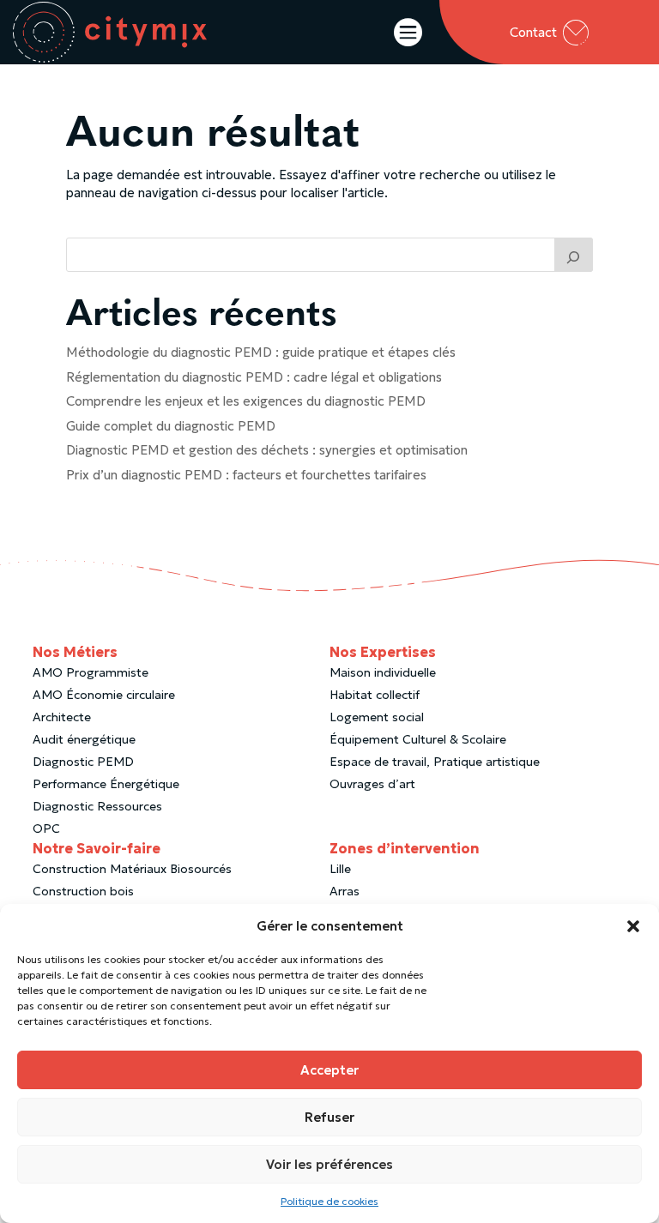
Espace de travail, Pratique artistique (435, 761)
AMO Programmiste (90, 672)
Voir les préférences (329, 1164)
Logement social (377, 717)
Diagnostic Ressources (97, 806)
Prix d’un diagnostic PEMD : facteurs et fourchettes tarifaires (246, 475)
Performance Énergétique (106, 784)
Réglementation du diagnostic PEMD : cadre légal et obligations (254, 377)
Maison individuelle (383, 672)
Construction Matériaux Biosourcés (132, 869)
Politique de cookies (329, 1201)
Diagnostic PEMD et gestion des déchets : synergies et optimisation (267, 450)
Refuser (329, 1117)
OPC (46, 828)
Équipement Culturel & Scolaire (418, 739)
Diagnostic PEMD (83, 761)
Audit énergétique (84, 739)
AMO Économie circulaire (104, 694)
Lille (340, 869)
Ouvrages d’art (372, 784)
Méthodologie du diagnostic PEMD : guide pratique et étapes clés (261, 352)
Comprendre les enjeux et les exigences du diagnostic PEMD (246, 401)
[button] (633, 926)
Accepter (329, 1070)
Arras (345, 891)
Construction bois (83, 891)
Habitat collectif (375, 694)
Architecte (62, 717)
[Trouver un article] (574, 255)
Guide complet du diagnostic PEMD (170, 426)
